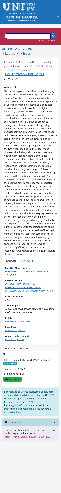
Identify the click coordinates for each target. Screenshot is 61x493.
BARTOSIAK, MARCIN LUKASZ (19, 321)
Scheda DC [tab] (27, 261)
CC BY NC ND (31, 402)
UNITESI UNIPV (13, 48)
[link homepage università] (21, 17)
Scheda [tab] (11, 261)
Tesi (30, 48)
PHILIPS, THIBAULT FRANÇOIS (24, 74)
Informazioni (14, 422)
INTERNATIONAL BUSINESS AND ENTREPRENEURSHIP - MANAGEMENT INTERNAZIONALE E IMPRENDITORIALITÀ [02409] (29, 287)
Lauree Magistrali (18, 53)
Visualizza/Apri (12, 379)
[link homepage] (20, 7)
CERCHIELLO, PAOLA (15, 330)
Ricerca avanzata (47, 40)
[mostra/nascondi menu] (58, 17)
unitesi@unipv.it (12, 412)
